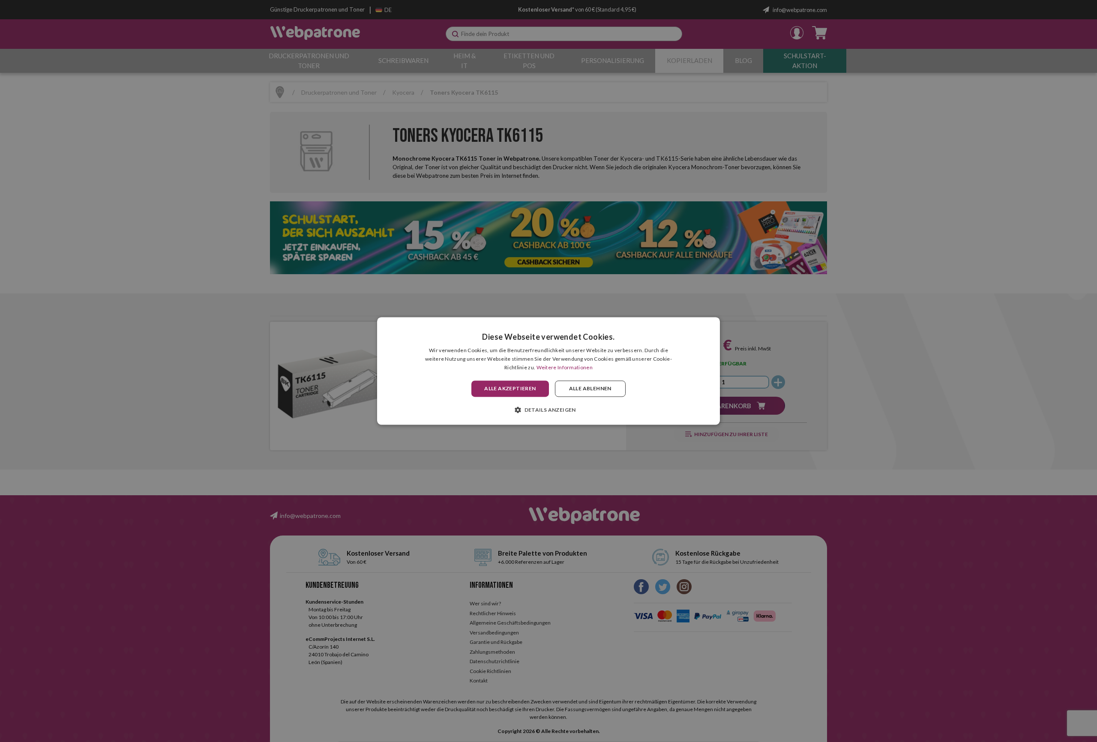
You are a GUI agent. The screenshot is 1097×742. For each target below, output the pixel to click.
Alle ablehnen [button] (590, 388)
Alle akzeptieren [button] (510, 388)
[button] (548, 410)
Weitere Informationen (565, 367)
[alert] (548, 371)
